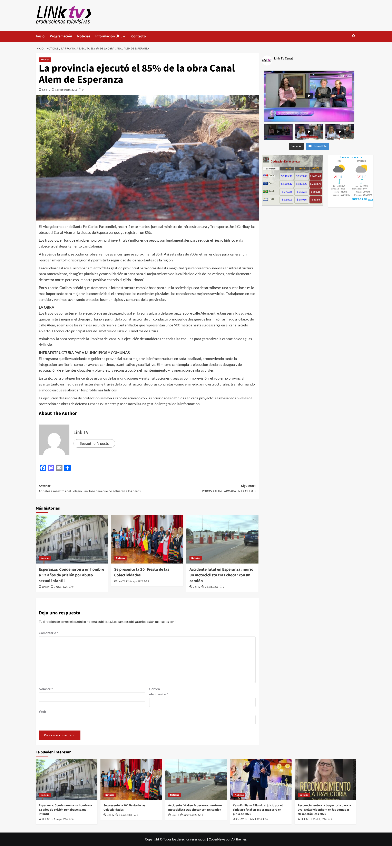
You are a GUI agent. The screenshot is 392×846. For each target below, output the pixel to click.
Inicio (40, 36)
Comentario (48, 633)
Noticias (83, 36)
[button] (353, 36)
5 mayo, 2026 (136, 581)
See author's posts (94, 443)
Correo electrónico (158, 691)
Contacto (138, 36)
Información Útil (108, 36)
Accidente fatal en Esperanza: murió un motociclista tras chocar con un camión (221, 575)
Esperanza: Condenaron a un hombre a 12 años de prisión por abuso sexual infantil (71, 575)
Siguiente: (229, 488)
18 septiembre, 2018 (66, 89)
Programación (61, 36)
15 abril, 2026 (255, 819)
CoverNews (217, 839)
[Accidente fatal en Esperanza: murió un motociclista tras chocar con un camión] (222, 539)
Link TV (46, 89)
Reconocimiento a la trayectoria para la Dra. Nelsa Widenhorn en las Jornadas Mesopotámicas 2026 (324, 809)
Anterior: (90, 488)
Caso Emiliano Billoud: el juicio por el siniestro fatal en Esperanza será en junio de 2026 (258, 809)
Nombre (46, 689)
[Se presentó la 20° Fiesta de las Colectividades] (147, 539)
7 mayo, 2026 (61, 587)
